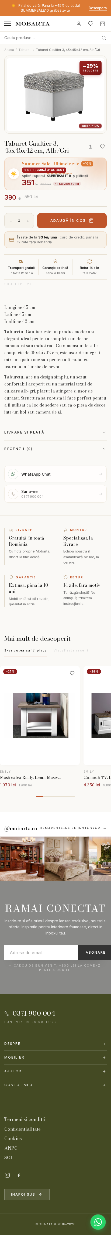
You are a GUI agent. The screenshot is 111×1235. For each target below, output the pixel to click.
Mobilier (55, 1057)
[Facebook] (19, 1175)
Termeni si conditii (25, 1119)
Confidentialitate (22, 1128)
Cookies (13, 1138)
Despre (55, 1043)
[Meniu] (7, 24)
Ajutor (55, 1071)
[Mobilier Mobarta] (22, 859)
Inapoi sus (23, 1194)
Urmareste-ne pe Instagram (70, 828)
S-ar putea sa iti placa (25, 650)
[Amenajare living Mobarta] (66, 859)
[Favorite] (90, 24)
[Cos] (102, 24)
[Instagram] (7, 1175)
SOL (8, 1157)
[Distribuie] (90, 146)
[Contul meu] (79, 24)
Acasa (9, 50)
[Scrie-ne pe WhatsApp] (98, 1222)
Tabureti (25, 50)
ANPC (11, 1148)
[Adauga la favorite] (102, 146)
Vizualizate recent (71, 650)
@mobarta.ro (20, 828)
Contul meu (55, 1085)
